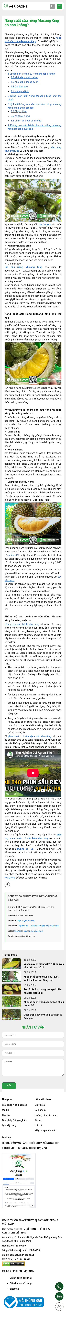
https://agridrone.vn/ (26, 920)
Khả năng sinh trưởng (24, 77)
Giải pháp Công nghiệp (14, 1120)
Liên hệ (38, 1125)
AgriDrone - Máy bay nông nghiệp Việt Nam (38, 926)
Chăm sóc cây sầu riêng (26, 120)
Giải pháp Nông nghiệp (14, 1104)
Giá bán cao (19, 86)
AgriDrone (10, 877)
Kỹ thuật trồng (20, 116)
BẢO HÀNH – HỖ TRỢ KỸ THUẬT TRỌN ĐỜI (25, 1148)
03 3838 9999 (18, 1245)
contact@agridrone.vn (22, 1255)
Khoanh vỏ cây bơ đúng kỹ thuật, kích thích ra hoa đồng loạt (41, 978)
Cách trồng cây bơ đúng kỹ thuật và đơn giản (43, 1016)
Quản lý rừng (9, 1125)
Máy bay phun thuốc (45, 1130)
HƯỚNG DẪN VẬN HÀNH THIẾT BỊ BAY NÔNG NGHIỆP (30, 1143)
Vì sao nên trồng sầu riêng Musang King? (31, 73)
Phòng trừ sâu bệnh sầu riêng (22, 624)
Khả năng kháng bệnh (24, 82)
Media (5, 1110)
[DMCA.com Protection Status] (13, 1263)
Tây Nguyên (44, 224)
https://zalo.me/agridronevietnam (28, 931)
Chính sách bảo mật (20, 1277)
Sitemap (14, 1288)
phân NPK (13, 555)
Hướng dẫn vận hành (46, 1115)
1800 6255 (34, 1250)
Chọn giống (19, 111)
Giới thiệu (40, 1104)
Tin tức (38, 1120)
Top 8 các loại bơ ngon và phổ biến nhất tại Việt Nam (43, 991)
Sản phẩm (40, 1110)
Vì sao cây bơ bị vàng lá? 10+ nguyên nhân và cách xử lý (44, 966)
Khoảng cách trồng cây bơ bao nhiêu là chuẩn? (44, 1004)
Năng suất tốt (20, 91)
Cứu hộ (6, 1115)
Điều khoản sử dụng (21, 1283)
